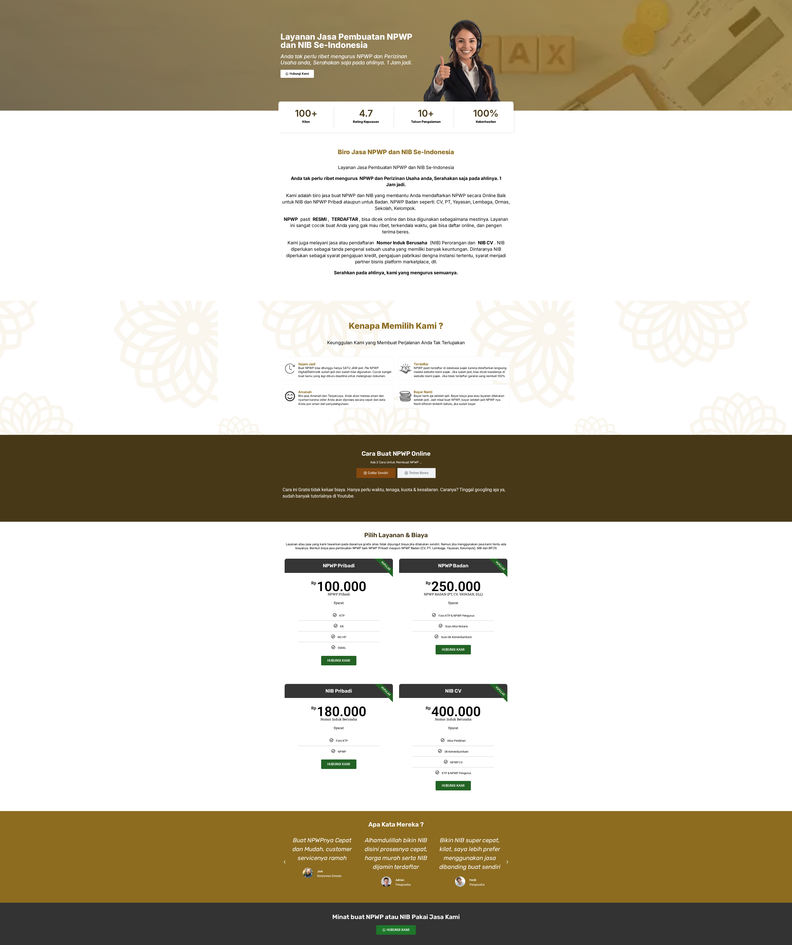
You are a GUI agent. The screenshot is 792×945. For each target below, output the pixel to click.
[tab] (375, 473)
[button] (285, 862)
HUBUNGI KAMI (338, 660)
